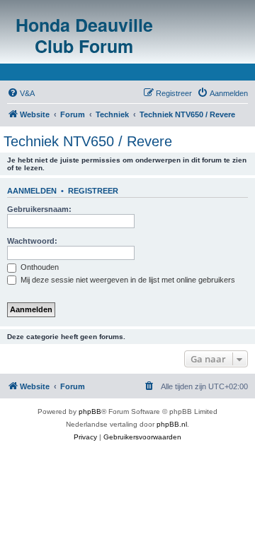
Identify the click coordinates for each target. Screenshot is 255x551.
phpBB (90, 411)
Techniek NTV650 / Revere (88, 141)
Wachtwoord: (32, 241)
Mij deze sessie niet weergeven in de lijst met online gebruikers (126, 280)
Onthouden (38, 267)
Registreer (93, 190)
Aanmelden (32, 190)
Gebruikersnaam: (39, 209)
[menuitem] (21, 93)
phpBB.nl (172, 424)
